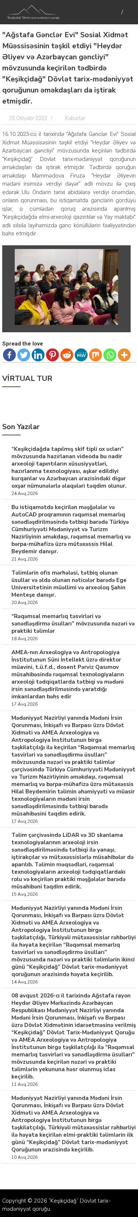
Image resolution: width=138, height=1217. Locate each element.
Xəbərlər (74, 118)
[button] (120, 256)
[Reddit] (66, 354)
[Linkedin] (38, 354)
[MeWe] (81, 354)
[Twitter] (23, 354)
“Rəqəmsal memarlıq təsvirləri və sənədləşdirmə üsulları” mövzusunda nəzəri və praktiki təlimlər (73, 624)
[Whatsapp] (109, 354)
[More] (124, 354)
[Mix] (95, 354)
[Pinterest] (52, 354)
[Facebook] (9, 354)
